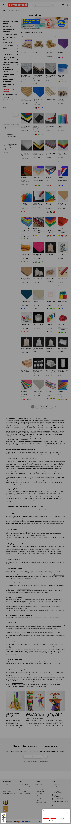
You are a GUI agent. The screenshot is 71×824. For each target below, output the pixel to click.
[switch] (4, 821)
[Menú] (5, 814)
